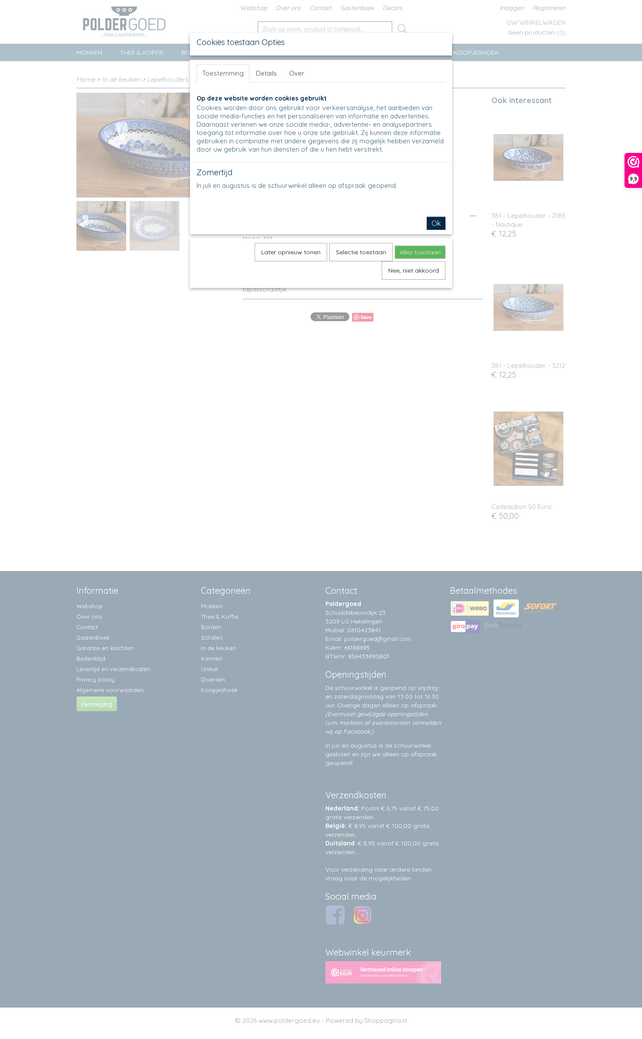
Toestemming (223, 73)
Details (266, 73)
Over (296, 73)
